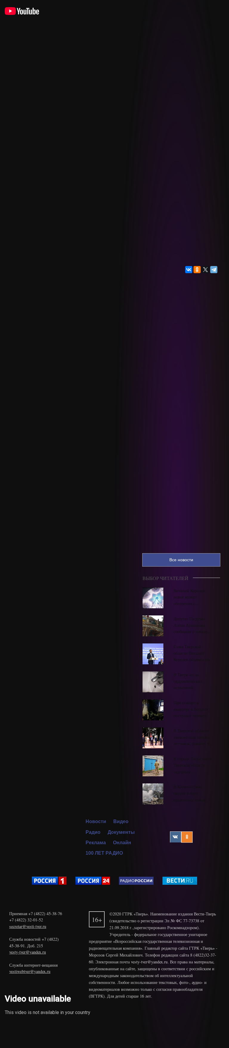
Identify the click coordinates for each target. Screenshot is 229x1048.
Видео (121, 821)
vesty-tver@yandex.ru (27, 952)
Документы (121, 832)
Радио (93, 832)
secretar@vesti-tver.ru (27, 926)
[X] (205, 269)
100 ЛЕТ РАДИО (104, 853)
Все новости (181, 559)
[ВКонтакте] (188, 269)
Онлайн (122, 842)
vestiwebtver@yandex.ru (29, 971)
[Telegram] (213, 269)
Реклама (96, 842)
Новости (96, 821)
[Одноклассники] (197, 269)
